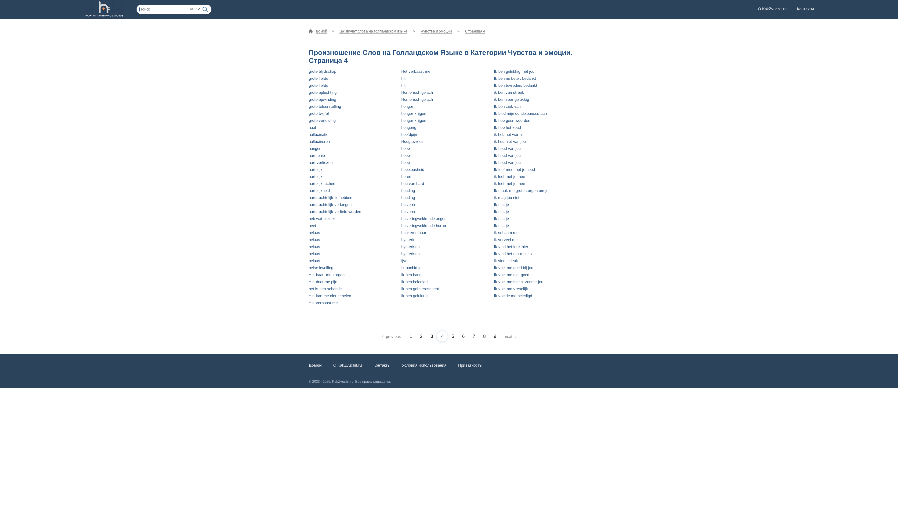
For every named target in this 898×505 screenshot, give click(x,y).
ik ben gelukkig (414, 296)
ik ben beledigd (414, 282)
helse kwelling (321, 268)
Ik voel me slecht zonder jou (518, 282)
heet (312, 226)
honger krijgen (413, 113)
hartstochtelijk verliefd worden (335, 211)
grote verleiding (322, 120)
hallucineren (319, 141)
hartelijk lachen (322, 183)
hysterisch (410, 247)
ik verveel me (506, 240)
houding (408, 190)
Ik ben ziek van (507, 106)
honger (407, 106)
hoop (405, 148)
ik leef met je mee (509, 176)
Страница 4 (475, 31)
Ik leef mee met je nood (514, 169)
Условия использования (424, 365)
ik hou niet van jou (510, 141)
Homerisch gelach (417, 92)
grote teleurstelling (325, 106)
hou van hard (412, 183)
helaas (314, 233)
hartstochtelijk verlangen (330, 204)
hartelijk (315, 169)
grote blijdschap (322, 71)
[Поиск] (205, 9)
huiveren (408, 204)
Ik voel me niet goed (511, 275)
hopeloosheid (412, 169)
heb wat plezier (322, 218)
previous (393, 336)
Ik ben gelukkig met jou (514, 71)
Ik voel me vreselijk (511, 289)
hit (403, 78)
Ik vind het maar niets (513, 254)
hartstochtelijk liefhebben (330, 197)
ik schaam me (506, 233)
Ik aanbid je (411, 268)
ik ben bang (411, 275)
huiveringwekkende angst (423, 218)
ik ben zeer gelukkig (511, 99)
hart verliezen (321, 162)
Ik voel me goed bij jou (513, 268)
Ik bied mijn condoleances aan (520, 113)
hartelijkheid (319, 190)
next (508, 336)
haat (312, 127)
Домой (321, 31)
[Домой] (104, 9)
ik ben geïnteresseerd (420, 289)
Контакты (805, 9)
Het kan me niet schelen (330, 296)
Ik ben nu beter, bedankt (515, 78)
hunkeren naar (413, 233)
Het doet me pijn (323, 282)
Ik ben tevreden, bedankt (515, 85)
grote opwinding (322, 99)
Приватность (470, 365)
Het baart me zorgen (326, 275)
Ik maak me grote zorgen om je (521, 190)
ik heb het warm (508, 134)
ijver (405, 261)
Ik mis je (501, 204)
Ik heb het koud (507, 127)
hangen (315, 148)
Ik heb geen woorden (512, 120)
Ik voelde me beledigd (513, 296)
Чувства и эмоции (436, 31)
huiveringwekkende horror (423, 226)
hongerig (408, 127)
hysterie (408, 240)
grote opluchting (323, 92)
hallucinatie (318, 134)
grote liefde (318, 78)
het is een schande (325, 289)
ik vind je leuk (506, 261)
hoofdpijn (409, 134)
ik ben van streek (509, 92)
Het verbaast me (323, 303)
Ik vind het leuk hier (511, 247)
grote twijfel (319, 113)
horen (406, 176)
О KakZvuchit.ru (772, 9)
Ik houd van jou (507, 148)
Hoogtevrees (412, 141)
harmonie (317, 155)
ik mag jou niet (506, 197)
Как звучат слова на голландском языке (373, 31)
